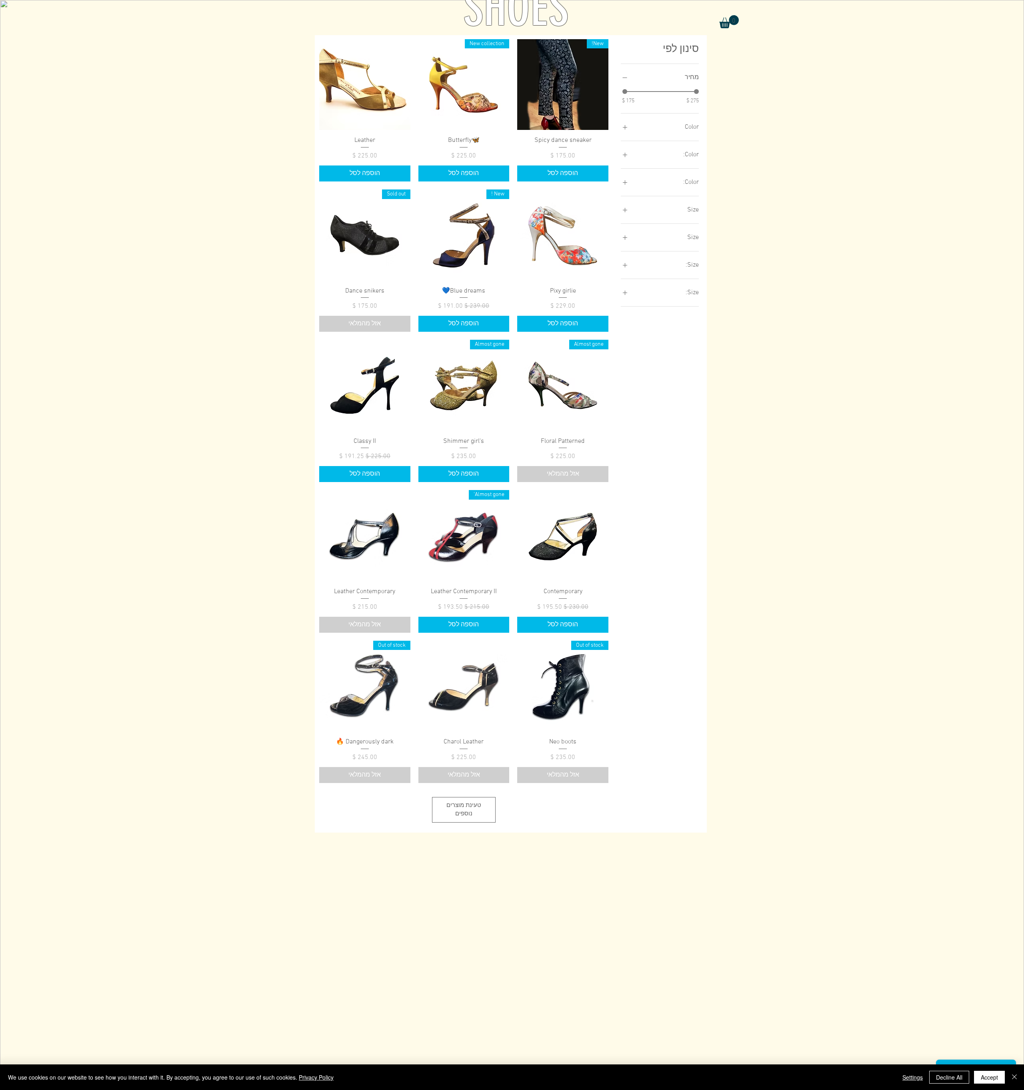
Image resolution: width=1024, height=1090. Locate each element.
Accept (989, 1077)
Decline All (949, 1077)
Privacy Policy (316, 1077)
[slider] (625, 91)
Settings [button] (912, 1077)
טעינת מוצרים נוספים (463, 809)
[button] (729, 21)
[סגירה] (1014, 1077)
